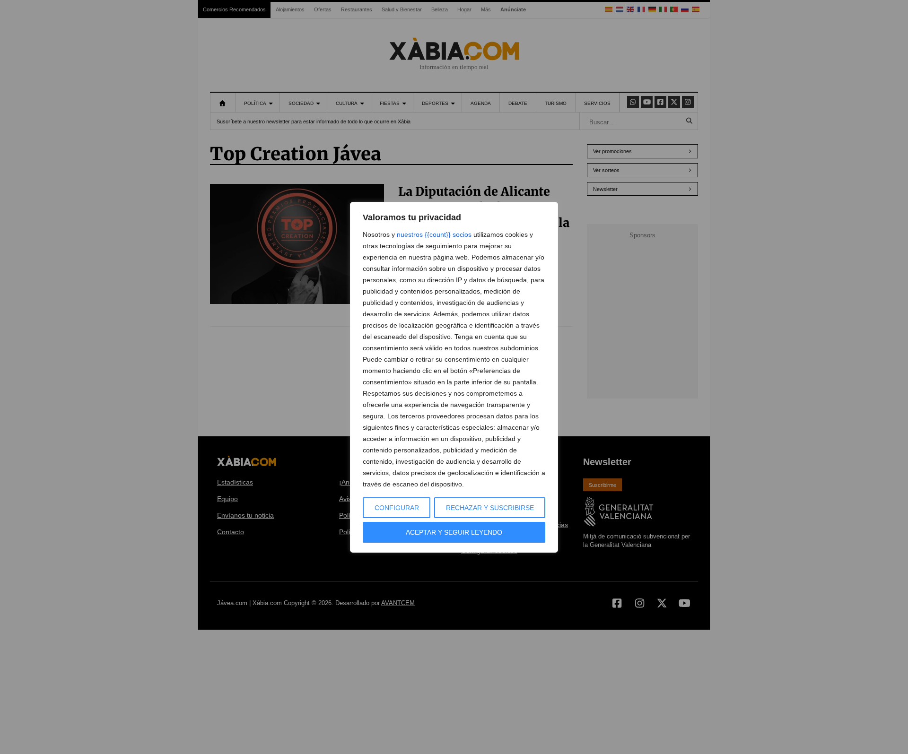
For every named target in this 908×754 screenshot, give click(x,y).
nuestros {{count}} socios (434, 234)
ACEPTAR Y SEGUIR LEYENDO (454, 532)
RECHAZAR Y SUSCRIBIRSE (490, 507)
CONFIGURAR (397, 507)
